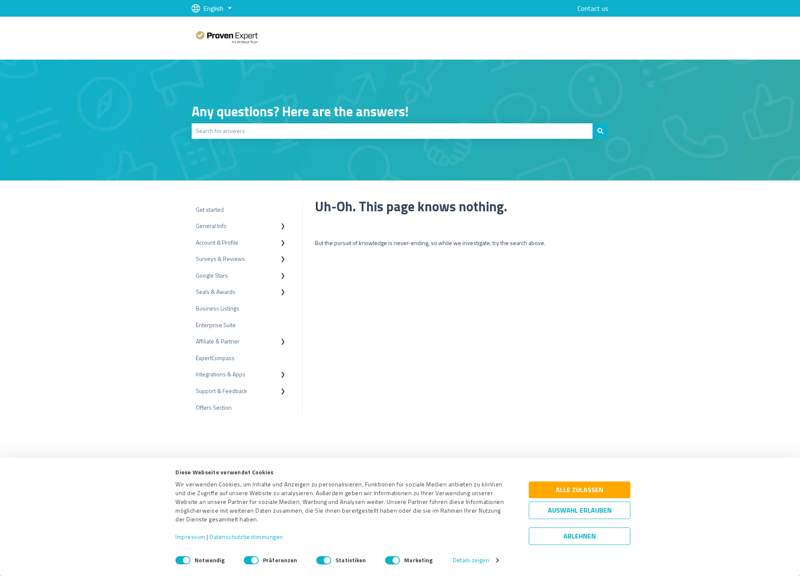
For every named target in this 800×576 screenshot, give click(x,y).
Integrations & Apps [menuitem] (220, 374)
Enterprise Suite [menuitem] (216, 325)
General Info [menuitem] (211, 225)
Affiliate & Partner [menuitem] (218, 341)
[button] (283, 226)
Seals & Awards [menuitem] (215, 291)
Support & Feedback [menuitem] (221, 390)
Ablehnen (579, 536)
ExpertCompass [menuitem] (215, 357)
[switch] (251, 560)
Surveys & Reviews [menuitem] (220, 258)
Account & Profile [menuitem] (217, 242)
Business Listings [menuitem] (217, 308)
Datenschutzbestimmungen (246, 537)
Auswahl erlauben (580, 511)
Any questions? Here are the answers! (300, 111)
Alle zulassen (579, 490)
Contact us (593, 8)
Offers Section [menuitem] (214, 407)
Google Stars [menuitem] (212, 275)
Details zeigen (471, 560)
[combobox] (392, 130)
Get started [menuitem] (210, 209)
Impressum (190, 537)
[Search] (600, 130)
